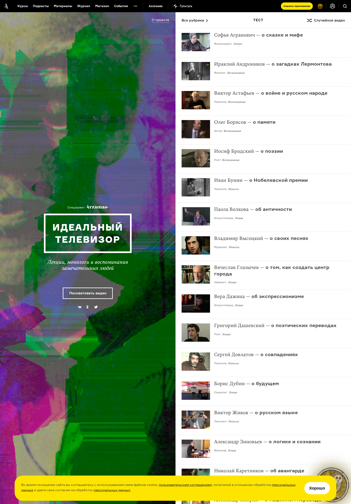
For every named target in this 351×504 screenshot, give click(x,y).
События (121, 6)
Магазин (102, 6)
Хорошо (317, 488)
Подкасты (41, 6)
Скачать (297, 6)
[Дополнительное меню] (135, 6)
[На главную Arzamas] (6, 6)
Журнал (83, 6)
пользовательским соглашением (185, 485)
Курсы (22, 6)
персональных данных (112, 490)
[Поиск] (345, 6)
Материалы (63, 6)
